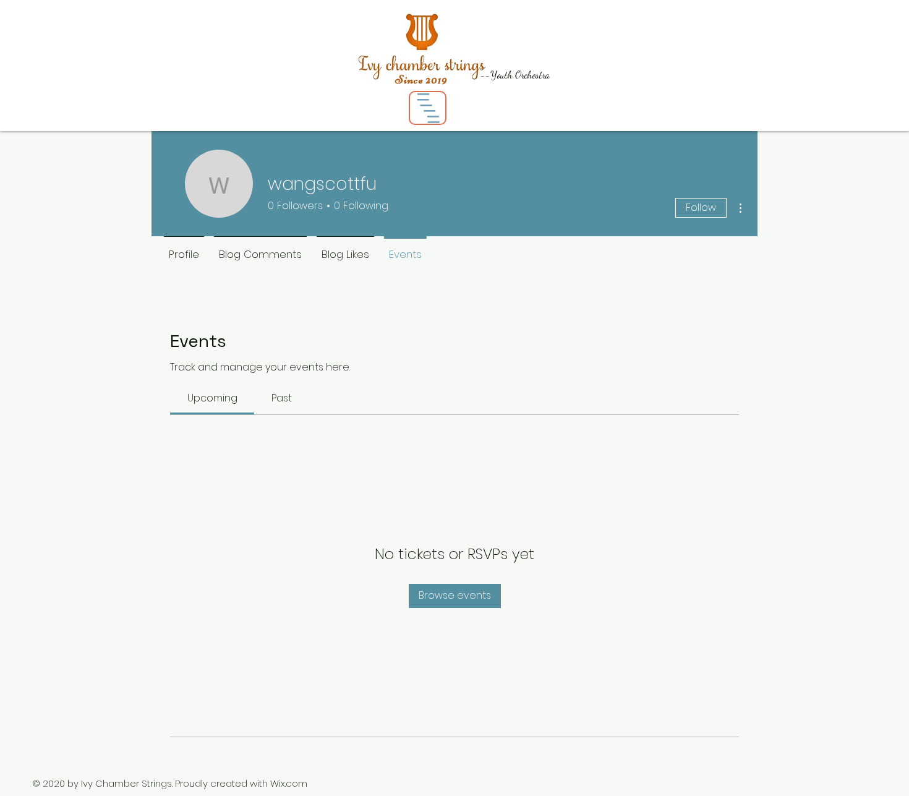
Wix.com (288, 783)
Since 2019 (421, 79)
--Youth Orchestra (515, 74)
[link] (212, 398)
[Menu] (427, 108)
